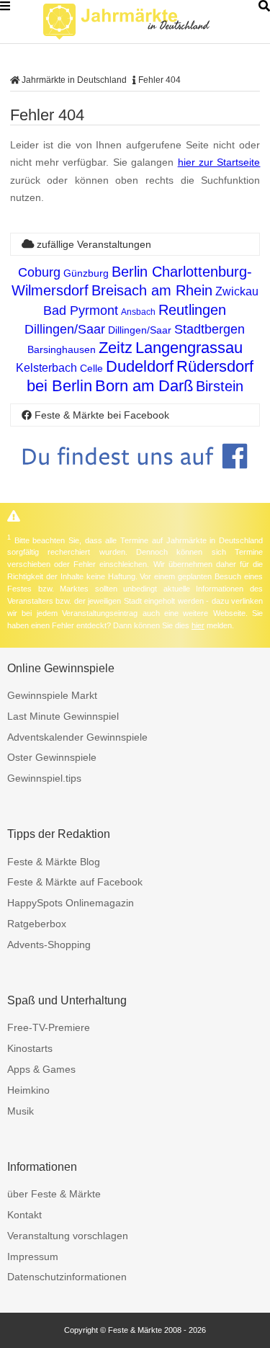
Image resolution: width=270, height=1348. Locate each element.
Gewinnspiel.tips (44, 778)
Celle (91, 368)
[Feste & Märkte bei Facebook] (135, 479)
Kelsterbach (46, 368)
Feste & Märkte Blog (53, 861)
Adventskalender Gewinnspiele (77, 737)
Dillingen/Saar (64, 329)
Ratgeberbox (36, 923)
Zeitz (115, 348)
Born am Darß (144, 386)
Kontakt (24, 1214)
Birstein (219, 386)
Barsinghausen (61, 349)
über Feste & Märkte (54, 1194)
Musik (20, 1111)
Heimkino (28, 1090)
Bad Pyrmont (80, 310)
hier (198, 625)
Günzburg (86, 273)
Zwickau (236, 291)
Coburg (39, 272)
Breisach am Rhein (151, 290)
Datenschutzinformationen (67, 1276)
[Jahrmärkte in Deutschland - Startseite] (144, 22)
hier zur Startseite (219, 162)
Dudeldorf (140, 366)
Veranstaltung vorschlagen (67, 1235)
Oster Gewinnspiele (51, 757)
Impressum (32, 1256)
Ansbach (138, 312)
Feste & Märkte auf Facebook (75, 882)
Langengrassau (189, 348)
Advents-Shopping (49, 944)
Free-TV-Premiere (48, 1027)
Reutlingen (192, 310)
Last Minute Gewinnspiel (63, 716)
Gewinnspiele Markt (52, 695)
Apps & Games (41, 1069)
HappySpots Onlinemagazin (70, 903)
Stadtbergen (209, 329)
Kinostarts (30, 1048)
